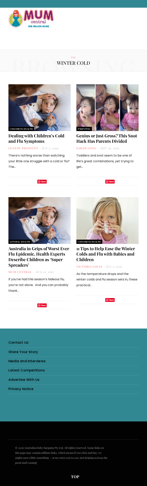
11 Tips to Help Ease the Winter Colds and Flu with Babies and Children (105, 254)
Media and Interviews (27, 361)
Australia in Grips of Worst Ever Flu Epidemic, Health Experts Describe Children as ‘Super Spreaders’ (38, 257)
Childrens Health (21, 128)
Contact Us (18, 342)
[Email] (51, 181)
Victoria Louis (89, 266)
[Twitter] (33, 181)
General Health (20, 241)
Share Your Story (23, 351)
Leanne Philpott (23, 148)
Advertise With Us (23, 379)
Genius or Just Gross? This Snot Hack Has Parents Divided (106, 138)
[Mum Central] (31, 22)
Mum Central (20, 272)
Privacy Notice (20, 388)
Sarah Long (86, 148)
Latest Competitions (26, 370)
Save (43, 181)
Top (74, 476)
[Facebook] (28, 181)
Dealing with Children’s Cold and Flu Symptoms (36, 138)
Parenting (84, 128)
